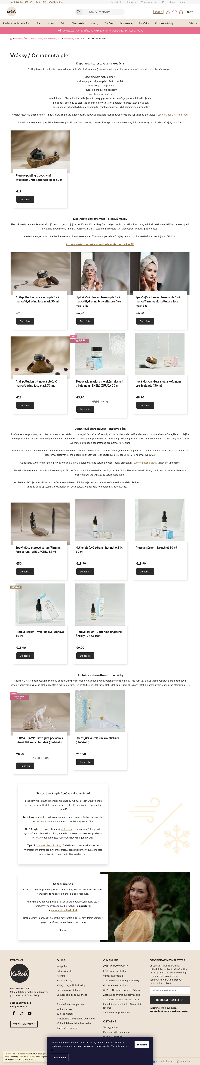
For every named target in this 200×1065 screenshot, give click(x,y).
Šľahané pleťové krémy (48, 845)
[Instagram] (21, 1013)
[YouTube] (29, 1013)
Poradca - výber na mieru (116, 1032)
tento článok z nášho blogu (173, 114)
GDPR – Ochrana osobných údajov (121, 990)
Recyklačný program (67, 1028)
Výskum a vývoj (65, 1008)
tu (52, 1049)
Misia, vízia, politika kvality (71, 985)
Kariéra (60, 999)
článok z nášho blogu (145, 462)
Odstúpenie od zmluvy (115, 985)
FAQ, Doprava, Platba (114, 970)
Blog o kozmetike (112, 1036)
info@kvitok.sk (55, 2)
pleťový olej (67, 829)
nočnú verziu (43, 821)
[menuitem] (17, 23)
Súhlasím (142, 1044)
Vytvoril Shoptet (164, 1060)
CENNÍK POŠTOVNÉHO (115, 966)
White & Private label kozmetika (74, 1023)
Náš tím (61, 975)
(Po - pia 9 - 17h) (38, 2)
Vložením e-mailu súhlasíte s (169, 1009)
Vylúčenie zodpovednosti (116, 1012)
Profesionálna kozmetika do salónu (76, 1018)
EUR (157, 11)
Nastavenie (60, 1057)
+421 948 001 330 (19, 2)
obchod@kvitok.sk (20, 1002)
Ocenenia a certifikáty (68, 990)
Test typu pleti (110, 1027)
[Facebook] (13, 1013)
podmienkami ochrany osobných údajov (169, 1011)
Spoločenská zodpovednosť (72, 994)
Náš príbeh (62, 966)
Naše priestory (64, 980)
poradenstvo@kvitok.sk (64, 910)
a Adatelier (182, 1060)
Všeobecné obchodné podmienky (121, 980)
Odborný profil (64, 970)
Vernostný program (113, 975)
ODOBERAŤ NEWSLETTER (169, 1001)
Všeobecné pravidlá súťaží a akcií (121, 999)
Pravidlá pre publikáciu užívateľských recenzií (123, 1006)
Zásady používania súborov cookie (121, 994)
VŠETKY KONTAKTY (23, 1024)
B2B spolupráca (65, 1013)
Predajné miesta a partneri (71, 1004)
